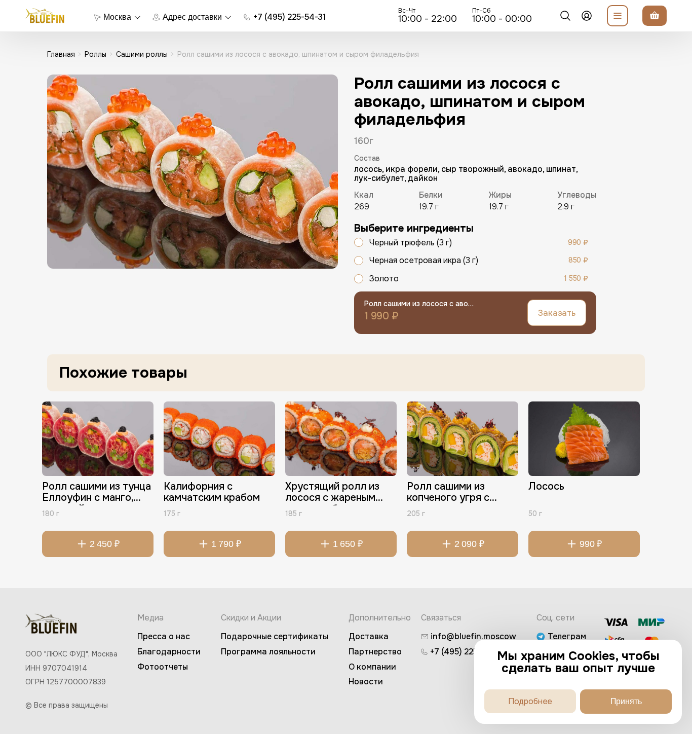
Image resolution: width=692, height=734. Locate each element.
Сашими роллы (142, 54)
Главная (61, 54)
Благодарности (169, 651)
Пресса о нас (163, 636)
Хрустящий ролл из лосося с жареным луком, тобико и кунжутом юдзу (332, 493)
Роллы (95, 54)
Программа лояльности (268, 651)
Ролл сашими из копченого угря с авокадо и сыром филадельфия (448, 493)
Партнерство (375, 651)
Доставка (369, 636)
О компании (372, 667)
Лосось (546, 487)
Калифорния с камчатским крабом (212, 492)
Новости (366, 681)
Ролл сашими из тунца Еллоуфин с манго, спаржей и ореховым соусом (96, 493)
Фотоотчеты (162, 667)
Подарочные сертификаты (274, 636)
